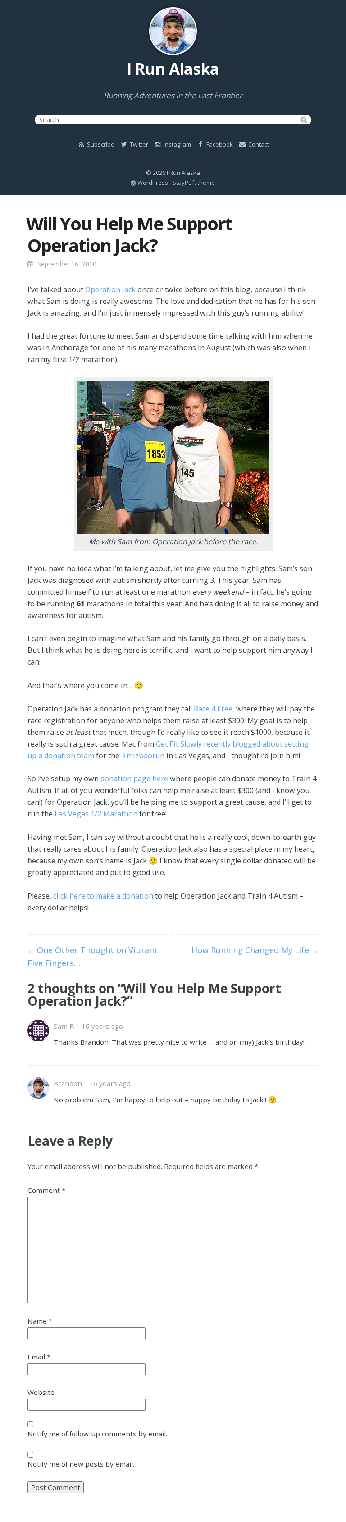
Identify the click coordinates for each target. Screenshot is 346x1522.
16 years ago (102, 1026)
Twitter (138, 144)
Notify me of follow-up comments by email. (97, 1433)
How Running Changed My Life (250, 949)
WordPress (152, 183)
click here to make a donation (103, 896)
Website (41, 1392)
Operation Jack (110, 289)
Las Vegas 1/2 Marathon (96, 814)
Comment (46, 1190)
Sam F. (64, 1026)
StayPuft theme (194, 183)
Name (39, 1320)
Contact (258, 144)
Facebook (219, 144)
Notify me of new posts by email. (80, 1463)
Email (38, 1356)
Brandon (68, 1083)
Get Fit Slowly (179, 744)
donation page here (134, 779)
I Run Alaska (173, 68)
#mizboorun (142, 756)
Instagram (176, 144)
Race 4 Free (213, 709)
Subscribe (100, 144)
